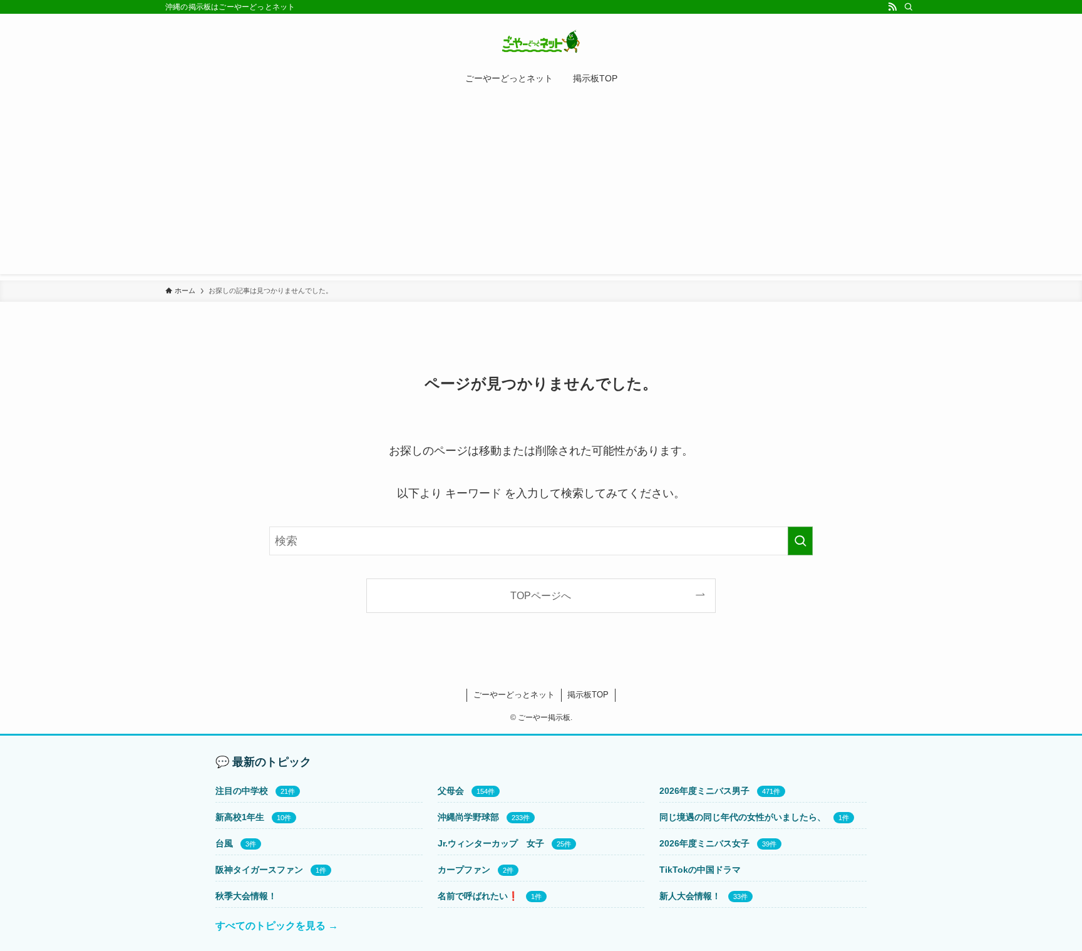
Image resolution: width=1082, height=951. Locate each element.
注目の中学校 (241, 791)
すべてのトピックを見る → (276, 925)
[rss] (892, 7)
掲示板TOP (588, 694)
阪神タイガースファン (259, 870)
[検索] (908, 7)
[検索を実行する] (800, 541)
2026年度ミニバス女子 (704, 843)
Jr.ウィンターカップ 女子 (491, 843)
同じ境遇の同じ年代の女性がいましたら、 (742, 817)
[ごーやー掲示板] (541, 41)
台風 (224, 843)
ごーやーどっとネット (514, 694)
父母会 (451, 791)
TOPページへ (540, 595)
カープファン (464, 870)
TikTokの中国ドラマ (700, 870)
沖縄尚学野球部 (468, 817)
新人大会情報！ (690, 896)
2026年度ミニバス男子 (704, 791)
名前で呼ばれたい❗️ (478, 896)
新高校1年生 (239, 817)
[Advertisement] (541, 186)
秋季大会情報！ (246, 896)
